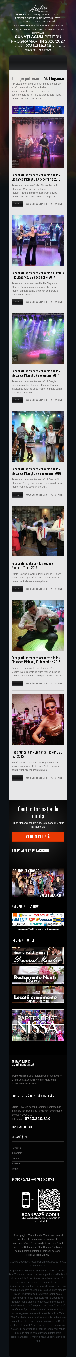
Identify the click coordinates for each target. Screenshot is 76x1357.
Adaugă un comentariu (37, 204)
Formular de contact (22, 1127)
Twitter (15, 1168)
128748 (16, 1083)
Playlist (39, 1235)
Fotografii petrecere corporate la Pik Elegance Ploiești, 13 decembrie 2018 (36, 177)
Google (15, 1158)
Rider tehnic (30, 1247)
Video (27, 1243)
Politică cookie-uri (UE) (38, 1255)
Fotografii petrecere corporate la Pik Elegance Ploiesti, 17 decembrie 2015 (36, 660)
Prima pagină (20, 1235)
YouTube (16, 1163)
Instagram (17, 1153)
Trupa (31, 1235)
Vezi (17, 204)
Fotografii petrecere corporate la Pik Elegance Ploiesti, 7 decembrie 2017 (36, 373)
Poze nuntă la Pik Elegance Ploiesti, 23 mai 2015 (37, 754)
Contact (47, 1247)
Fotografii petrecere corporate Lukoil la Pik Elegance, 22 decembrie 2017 (38, 275)
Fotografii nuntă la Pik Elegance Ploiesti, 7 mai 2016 (32, 565)
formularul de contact (38, 50)
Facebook (17, 1147)
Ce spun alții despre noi (43, 1243)
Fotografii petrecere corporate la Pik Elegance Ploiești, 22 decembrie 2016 (36, 471)
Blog (40, 1247)
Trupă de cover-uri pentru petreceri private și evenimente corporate (38, 1239)
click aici (42, 1221)
